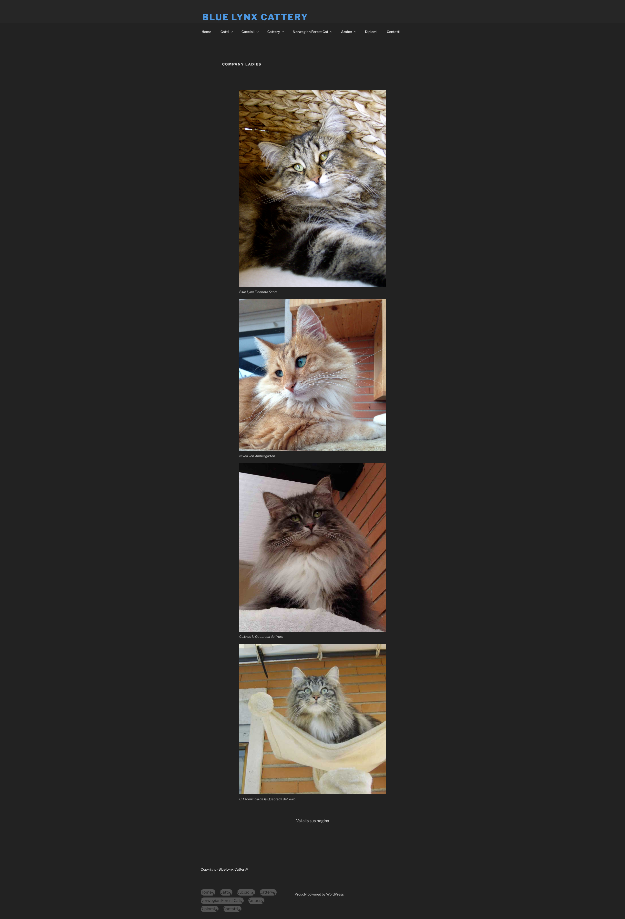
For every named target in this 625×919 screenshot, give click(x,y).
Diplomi (371, 32)
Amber (346, 32)
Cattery (273, 32)
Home (206, 32)
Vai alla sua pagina (312, 821)
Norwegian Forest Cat (310, 32)
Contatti (393, 32)
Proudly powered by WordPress (319, 894)
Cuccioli (248, 32)
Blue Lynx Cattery (255, 17)
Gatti (224, 32)
